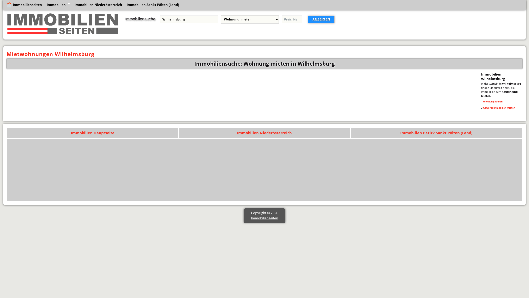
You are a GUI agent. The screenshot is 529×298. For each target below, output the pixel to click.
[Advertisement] (396, 170)
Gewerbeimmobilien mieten (499, 107)
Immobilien (56, 4)
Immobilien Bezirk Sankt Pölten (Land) (436, 132)
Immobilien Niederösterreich (98, 4)
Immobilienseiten (27, 4)
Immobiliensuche (140, 19)
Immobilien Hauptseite (92, 132)
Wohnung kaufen (493, 101)
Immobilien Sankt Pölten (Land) (153, 4)
